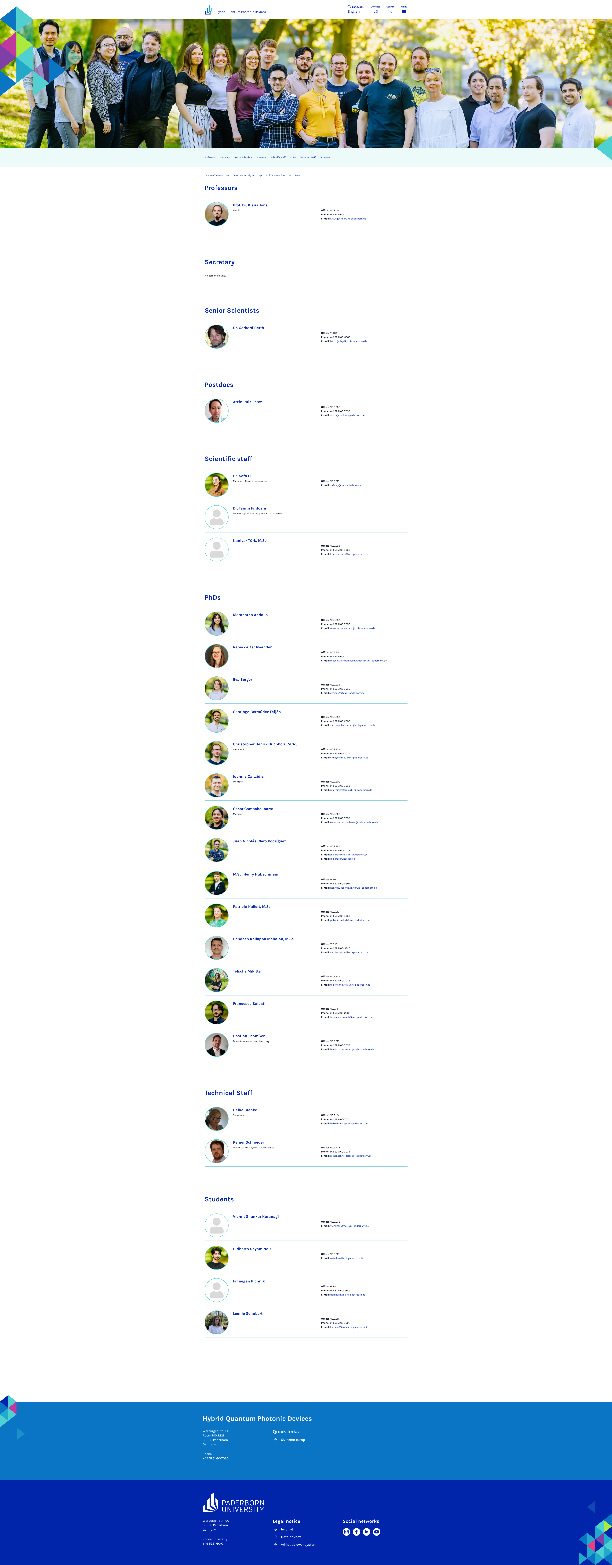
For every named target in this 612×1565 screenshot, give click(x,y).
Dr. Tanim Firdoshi (249, 508)
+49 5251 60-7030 (216, 1458)
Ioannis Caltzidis (248, 776)
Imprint (287, 1529)
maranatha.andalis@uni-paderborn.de (352, 628)
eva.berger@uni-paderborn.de (347, 692)
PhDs (293, 157)
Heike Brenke (245, 1110)
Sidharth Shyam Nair (252, 1249)
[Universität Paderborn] (306, 1502)
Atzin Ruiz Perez (247, 402)
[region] (304, 157)
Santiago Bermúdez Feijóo (257, 712)
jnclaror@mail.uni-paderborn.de (349, 854)
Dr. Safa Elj (243, 476)
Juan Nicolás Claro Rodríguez (259, 841)
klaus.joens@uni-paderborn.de (348, 218)
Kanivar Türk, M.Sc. (250, 540)
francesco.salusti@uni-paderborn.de (351, 1017)
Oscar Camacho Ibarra (253, 809)
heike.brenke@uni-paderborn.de (349, 1123)
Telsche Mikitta (247, 971)
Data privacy (291, 1537)
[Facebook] (356, 1532)
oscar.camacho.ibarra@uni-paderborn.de (354, 822)
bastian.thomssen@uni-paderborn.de (352, 1049)
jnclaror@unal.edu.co (342, 858)
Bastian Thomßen (249, 1036)
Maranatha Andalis (250, 615)
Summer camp (293, 1440)
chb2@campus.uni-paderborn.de (349, 757)
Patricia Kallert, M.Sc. (252, 906)
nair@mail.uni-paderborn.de (346, 1258)
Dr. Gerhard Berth (248, 328)
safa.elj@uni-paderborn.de (345, 485)
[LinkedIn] (366, 1532)
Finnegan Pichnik (249, 1281)
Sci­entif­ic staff (278, 157)
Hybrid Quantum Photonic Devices (241, 12)
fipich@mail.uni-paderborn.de (347, 1294)
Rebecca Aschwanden (253, 647)
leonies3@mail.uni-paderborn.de (349, 1326)
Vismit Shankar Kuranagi (256, 1216)
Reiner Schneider (248, 1142)
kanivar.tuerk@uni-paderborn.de (349, 554)
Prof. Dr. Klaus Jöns (250, 205)
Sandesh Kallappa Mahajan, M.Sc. (264, 939)
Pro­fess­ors (210, 157)
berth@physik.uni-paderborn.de (348, 341)
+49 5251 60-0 (213, 1543)
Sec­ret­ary (225, 157)
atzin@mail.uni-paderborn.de (347, 415)
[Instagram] (346, 1532)
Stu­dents (325, 157)
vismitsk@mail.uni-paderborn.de (349, 1225)
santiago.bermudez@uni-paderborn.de (352, 725)
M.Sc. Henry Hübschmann (256, 874)
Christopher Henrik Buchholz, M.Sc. (265, 744)
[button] (357, 9)
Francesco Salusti (249, 1003)
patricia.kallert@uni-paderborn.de (350, 920)
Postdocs (261, 157)
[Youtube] (376, 1532)
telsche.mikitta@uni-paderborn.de (350, 984)
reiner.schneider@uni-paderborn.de (351, 1155)
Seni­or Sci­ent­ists (243, 157)
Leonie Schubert (247, 1313)
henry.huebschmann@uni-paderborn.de (353, 887)
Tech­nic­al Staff (308, 157)
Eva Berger (242, 679)
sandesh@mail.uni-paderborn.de (349, 952)
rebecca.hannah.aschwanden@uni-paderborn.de (358, 660)
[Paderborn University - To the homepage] (208, 9)
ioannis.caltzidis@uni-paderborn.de (351, 789)
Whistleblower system (299, 1545)
